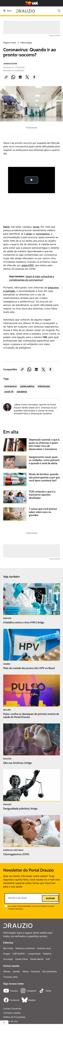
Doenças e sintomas (25, 948)
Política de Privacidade (14, 1017)
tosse (36, 226)
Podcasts (35, 971)
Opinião (16, 971)
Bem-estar (8, 948)
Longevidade (34, 953)
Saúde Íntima (21, 959)
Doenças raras (44, 948)
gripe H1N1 (28, 265)
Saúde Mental (36, 959)
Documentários (49, 971)
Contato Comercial (12, 1008)
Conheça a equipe (12, 1013)
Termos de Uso (10, 1021)
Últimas (6, 971)
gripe (29, 233)
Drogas (6, 953)
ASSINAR (50, 898)
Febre (6, 226)
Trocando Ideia (10, 977)
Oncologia (8, 959)
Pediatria (47, 953)
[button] (6, 77)
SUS (48, 959)
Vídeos (25, 971)
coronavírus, (43, 233)
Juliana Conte (10, 63)
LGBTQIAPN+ (18, 953)
